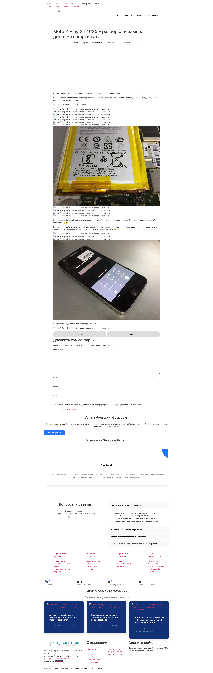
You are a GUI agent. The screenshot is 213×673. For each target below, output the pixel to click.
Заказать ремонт (54, 433)
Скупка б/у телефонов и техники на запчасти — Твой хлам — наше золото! (63, 617)
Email (56, 387)
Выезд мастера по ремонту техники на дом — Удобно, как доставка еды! (105, 617)
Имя (55, 378)
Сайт (55, 395)
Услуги (71, 626)
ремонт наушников (144, 631)
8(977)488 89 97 (51, 659)
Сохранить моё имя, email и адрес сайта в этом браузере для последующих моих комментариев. (98, 404)
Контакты (129, 15)
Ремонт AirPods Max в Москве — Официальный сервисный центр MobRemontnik (149, 620)
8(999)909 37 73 (67, 659)
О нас (119, 15)
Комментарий (59, 350)
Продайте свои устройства (148, 15)
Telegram (59, 661)
